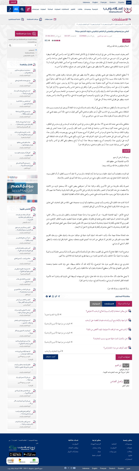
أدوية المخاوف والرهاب (53, 351)
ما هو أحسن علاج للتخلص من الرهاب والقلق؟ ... (24, 239)
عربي (129, 2)
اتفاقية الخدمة (22, 440)
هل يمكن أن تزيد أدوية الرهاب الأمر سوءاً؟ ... (23, 402)
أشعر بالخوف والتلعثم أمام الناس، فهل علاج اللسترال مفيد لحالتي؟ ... (24, 249)
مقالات (80, 9)
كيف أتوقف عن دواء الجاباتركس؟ (115, 348)
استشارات (128, 459)
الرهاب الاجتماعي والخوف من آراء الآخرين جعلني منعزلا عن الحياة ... (24, 311)
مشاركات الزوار (73, 451)
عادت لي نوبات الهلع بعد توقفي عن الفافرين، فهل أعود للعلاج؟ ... (24, 270)
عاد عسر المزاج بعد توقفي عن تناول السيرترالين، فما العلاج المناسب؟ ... (24, 133)
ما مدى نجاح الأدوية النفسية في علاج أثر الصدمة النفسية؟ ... (24, 164)
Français (104, 2)
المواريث (43, 9)
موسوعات (87, 9)
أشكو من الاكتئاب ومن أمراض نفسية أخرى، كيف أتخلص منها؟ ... (24, 301)
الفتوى (73, 9)
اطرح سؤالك (48, 19)
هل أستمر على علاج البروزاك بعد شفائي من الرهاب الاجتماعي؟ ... (24, 342)
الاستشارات (65, 9)
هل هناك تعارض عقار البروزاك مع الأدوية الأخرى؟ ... (24, 392)
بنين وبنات (35, 9)
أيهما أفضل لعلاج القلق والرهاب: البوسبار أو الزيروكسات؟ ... (24, 412)
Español (121, 2)
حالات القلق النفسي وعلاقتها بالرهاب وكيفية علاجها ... (25, 144)
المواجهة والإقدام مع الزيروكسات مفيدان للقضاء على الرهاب (106, 320)
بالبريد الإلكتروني (28, 55)
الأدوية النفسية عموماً (52, 314)
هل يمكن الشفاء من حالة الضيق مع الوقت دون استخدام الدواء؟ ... (23, 291)
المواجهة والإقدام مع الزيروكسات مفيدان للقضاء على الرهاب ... (24, 352)
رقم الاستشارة (29, 53)
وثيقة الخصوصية (33, 440)
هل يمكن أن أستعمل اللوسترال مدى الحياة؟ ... (24, 378)
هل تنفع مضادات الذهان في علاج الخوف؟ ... (24, 82)
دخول (13, 2)
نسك (99, 451)
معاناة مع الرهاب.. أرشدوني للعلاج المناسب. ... (23, 260)
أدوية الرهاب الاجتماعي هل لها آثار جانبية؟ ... (24, 332)
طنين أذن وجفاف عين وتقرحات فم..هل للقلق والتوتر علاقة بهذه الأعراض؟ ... (24, 217)
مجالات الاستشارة (32, 19)
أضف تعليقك (50, 357)
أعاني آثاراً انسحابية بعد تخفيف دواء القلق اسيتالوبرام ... (24, 154)
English (95, 2)
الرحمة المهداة (96, 444)
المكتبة (50, 9)
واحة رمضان (97, 448)
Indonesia (86, 2)
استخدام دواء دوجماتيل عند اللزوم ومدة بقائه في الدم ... (24, 71)
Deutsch (113, 2)
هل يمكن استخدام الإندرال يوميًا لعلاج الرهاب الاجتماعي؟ (106, 311)
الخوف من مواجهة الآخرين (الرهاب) (58, 323)
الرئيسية (95, 9)
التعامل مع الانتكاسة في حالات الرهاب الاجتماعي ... (24, 280)
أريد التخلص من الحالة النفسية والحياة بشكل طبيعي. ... (24, 102)
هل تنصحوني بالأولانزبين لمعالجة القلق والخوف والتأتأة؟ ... (24, 113)
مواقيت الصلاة (73, 448)
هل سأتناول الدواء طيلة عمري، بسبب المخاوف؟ (110, 339)
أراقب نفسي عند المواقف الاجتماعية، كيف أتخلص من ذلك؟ (106, 330)
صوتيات (129, 448)
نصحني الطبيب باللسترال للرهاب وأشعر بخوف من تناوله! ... (24, 423)
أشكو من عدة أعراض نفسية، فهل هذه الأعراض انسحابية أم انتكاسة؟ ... (24, 229)
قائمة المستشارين (14, 19)
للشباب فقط (96, 455)
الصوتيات (57, 9)
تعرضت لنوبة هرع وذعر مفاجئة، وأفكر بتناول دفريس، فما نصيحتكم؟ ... (24, 123)
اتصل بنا (15, 440)
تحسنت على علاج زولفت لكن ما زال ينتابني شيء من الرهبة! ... (23, 92)
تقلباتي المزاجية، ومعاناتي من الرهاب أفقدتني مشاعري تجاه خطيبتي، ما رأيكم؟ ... (23, 367)
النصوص (31, 50)
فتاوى (130, 455)
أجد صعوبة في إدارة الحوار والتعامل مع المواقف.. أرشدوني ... (23, 321)
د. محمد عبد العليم (103, 36)
